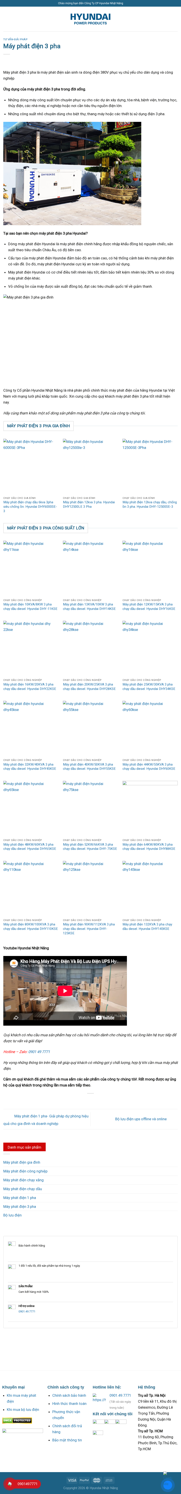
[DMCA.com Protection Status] (17, 1420)
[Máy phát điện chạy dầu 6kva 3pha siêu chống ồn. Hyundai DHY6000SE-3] (30, 466)
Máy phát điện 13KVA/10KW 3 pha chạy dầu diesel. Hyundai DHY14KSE (89, 606)
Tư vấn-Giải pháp (15, 39)
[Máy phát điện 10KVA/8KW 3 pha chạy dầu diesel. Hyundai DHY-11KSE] (30, 568)
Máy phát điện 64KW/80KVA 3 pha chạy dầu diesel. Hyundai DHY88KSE (149, 847)
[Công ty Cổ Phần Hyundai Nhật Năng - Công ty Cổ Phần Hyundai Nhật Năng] (90, 19)
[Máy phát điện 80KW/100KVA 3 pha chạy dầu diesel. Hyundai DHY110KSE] (30, 888)
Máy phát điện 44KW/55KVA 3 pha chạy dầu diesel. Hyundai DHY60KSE (149, 766)
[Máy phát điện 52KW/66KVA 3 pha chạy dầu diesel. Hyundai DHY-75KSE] (90, 808)
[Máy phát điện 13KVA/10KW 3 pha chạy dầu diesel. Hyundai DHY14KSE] (90, 568)
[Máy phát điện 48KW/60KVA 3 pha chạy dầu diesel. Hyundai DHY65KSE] (30, 808)
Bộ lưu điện (12, 1215)
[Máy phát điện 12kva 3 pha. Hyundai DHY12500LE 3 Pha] (90, 466)
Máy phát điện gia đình (21, 1162)
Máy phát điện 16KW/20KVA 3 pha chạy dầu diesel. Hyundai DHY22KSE (29, 686)
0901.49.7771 (27, 1311)
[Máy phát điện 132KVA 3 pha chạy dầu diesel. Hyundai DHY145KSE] (150, 888)
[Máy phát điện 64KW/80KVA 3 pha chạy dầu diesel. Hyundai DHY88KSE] (150, 808)
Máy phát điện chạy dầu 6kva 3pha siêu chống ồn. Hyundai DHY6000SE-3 (30, 506)
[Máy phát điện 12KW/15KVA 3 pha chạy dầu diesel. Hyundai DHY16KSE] (150, 568)
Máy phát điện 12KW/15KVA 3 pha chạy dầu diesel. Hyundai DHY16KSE (149, 606)
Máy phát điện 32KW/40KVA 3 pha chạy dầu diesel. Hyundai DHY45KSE (29, 766)
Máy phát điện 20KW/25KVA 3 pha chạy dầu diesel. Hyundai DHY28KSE (89, 686)
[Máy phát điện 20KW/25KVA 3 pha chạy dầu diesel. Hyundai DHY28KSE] (90, 648)
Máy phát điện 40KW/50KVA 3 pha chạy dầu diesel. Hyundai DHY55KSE (89, 766)
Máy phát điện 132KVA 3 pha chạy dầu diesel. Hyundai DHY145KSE (147, 926)
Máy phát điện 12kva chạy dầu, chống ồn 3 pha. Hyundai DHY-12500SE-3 (150, 504)
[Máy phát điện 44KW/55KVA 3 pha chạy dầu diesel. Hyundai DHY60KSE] (150, 728)
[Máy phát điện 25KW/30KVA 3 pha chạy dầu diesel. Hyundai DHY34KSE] (150, 648)
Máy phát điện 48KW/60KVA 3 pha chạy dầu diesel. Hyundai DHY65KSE (29, 847)
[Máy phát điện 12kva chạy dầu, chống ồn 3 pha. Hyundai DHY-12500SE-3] (150, 466)
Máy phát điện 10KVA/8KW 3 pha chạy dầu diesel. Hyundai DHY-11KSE (30, 606)
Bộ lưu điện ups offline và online (141, 1119)
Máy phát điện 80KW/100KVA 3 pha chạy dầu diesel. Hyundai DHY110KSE (30, 926)
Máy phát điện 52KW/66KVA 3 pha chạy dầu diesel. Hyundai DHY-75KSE (90, 847)
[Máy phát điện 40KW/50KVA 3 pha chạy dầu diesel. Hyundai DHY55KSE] (90, 728)
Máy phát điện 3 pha (19, 1206)
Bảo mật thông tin (67, 1440)
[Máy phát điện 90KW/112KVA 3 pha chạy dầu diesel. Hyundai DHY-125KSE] (90, 888)
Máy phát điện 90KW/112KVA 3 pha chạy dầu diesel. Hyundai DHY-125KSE (89, 928)
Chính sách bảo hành (69, 1395)
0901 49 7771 (39, 1052)
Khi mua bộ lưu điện (23, 1409)
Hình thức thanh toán (69, 1403)
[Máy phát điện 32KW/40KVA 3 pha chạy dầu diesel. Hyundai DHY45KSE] (30, 728)
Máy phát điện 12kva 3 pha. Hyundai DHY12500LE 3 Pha (89, 504)
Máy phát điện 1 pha (19, 1197)
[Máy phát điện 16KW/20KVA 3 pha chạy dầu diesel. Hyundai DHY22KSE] (30, 648)
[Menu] (6, 19)
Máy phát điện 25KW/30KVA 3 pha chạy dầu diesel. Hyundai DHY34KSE (149, 686)
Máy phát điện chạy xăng (23, 1180)
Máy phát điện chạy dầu (22, 1189)
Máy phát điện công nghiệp (25, 1171)
